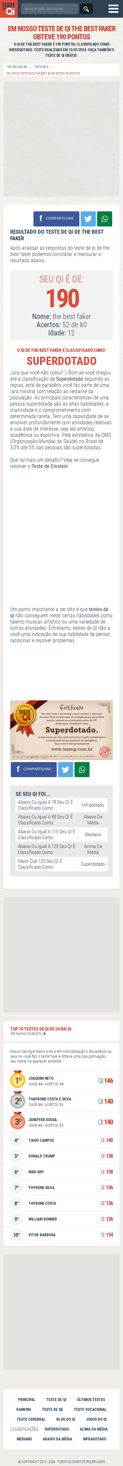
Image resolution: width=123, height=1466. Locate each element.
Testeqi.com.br (17, 67)
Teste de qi (56, 1399)
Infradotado (94, 1439)
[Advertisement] (61, 139)
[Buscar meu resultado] (86, 8)
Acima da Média (94, 1429)
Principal (26, 1399)
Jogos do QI (96, 1419)
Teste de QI (41, 67)
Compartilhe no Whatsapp (104, 218)
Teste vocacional (90, 1409)
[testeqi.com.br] (9, 9)
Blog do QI (65, 1419)
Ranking (23, 1409)
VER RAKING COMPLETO (26, 1033)
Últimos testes (91, 1399)
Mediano (24, 1439)
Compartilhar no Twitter (88, 218)
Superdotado (57, 1429)
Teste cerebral (31, 1419)
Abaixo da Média (57, 1439)
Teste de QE (52, 1409)
